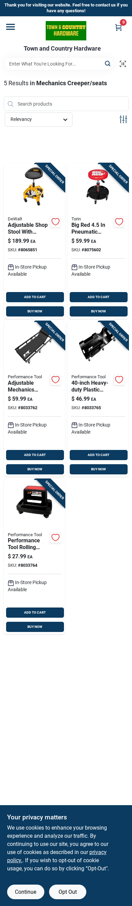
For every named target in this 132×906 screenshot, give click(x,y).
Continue (25, 892)
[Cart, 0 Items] (118, 27)
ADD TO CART (35, 297)
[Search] (108, 63)
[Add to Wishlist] (55, 221)
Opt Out (68, 892)
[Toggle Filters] (123, 119)
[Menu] (10, 26)
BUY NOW (34, 311)
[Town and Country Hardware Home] (66, 30)
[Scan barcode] (123, 64)
